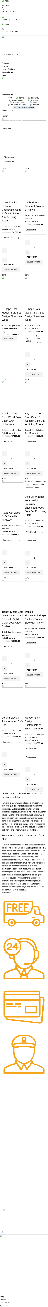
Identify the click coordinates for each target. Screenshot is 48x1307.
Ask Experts (7, 1139)
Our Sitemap (7, 1204)
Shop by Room (9, 1150)
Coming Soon (9, 1101)
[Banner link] (24, 137)
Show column (10, 157)
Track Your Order (9, 1131)
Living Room (7, 1154)
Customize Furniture (10, 1127)
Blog (4, 1135)
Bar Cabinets (7, 1174)
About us (6, 1123)
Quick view (34, 713)
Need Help (7, 1119)
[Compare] (27, 713)
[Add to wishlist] (40, 713)
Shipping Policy (8, 1200)
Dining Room (7, 1162)
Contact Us (7, 1196)
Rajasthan (6, 1090)
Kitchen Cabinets (9, 1166)
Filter (5, 116)
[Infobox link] (24, 917)
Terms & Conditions (10, 1192)
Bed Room (7, 1158)
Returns (6, 1188)
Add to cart (9, 265)
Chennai (6, 1109)
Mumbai (6, 1113)
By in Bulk (6, 1143)
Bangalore (6, 1105)
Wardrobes (7, 1170)
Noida (5, 1095)
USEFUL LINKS (9, 1180)
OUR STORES (8, 1086)
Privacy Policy (8, 1184)
